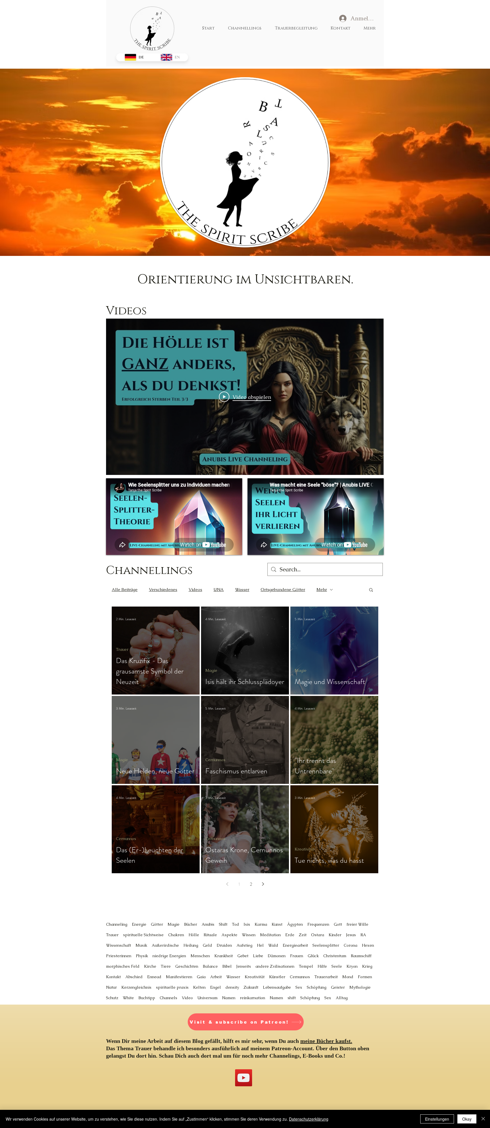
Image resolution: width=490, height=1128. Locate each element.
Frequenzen (318, 924)
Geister (338, 987)
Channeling (116, 924)
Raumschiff (361, 956)
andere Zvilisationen (274, 966)
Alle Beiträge (125, 589)
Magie (211, 670)
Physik (142, 956)
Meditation (270, 935)
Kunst (277, 924)
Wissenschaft (118, 945)
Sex (298, 987)
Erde (289, 935)
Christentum (334, 956)
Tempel (306, 966)
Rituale (210, 935)
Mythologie (360, 987)
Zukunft (251, 987)
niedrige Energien (169, 956)
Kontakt (113, 977)
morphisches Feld (123, 966)
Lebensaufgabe (277, 987)
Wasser (242, 589)
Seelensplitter (325, 945)
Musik (141, 945)
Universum (207, 998)
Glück (313, 956)
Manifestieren (179, 977)
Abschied (134, 977)
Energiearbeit (295, 945)
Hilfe (322, 966)
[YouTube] (243, 1077)
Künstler (277, 977)
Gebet (242, 956)
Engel (215, 987)
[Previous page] (227, 884)
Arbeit (216, 977)
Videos (195, 589)
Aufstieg (244, 945)
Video (187, 998)
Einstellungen (437, 1119)
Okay (467, 1119)
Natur (111, 987)
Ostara (317, 935)
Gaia (201, 977)
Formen (365, 977)
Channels (168, 998)
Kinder (335, 935)
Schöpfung (316, 987)
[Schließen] (483, 1118)
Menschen (200, 956)
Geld (207, 945)
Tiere (166, 966)
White (128, 998)
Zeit (303, 935)
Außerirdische (165, 945)
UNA (219, 589)
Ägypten (295, 924)
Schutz (112, 998)
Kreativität (304, 849)
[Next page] (263, 884)
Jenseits (243, 966)
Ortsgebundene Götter (283, 589)
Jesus (351, 935)
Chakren (176, 935)
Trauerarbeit (326, 977)
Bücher (190, 924)
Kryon (352, 966)
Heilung (190, 945)
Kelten (199, 987)
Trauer (122, 649)
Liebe (258, 956)
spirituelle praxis (172, 987)
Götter (157, 924)
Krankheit (223, 956)
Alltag (342, 998)
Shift (223, 924)
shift (292, 998)
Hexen (368, 945)
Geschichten (186, 966)
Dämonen (277, 956)
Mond (347, 977)
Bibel (227, 966)
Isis (247, 924)
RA (363, 935)
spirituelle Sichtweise (143, 935)
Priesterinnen (118, 956)
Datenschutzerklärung (308, 1119)
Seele (336, 966)
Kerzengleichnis (136, 987)
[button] (371, 590)
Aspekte (229, 935)
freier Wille (357, 924)
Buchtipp (146, 998)
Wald (273, 945)
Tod (235, 924)
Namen (228, 998)
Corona (350, 945)
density (232, 987)
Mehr (321, 589)
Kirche (150, 966)
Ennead (154, 977)
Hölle (194, 935)
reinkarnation (252, 998)
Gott (338, 924)
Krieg (367, 966)
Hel (260, 945)
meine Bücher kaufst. (326, 1041)
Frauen (296, 956)
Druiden (224, 945)
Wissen (248, 935)
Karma (261, 924)
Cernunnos (215, 759)
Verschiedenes (163, 589)
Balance (210, 966)
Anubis (208, 924)
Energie (139, 924)
